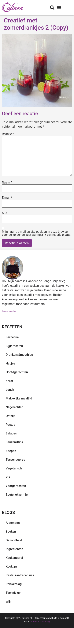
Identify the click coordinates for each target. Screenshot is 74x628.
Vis (8, 477)
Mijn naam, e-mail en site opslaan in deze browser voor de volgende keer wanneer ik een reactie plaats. (36, 233)
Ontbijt (10, 416)
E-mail (7, 197)
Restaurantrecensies (20, 575)
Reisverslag (14, 584)
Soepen (11, 451)
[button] (59, 8)
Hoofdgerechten (17, 372)
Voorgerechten (16, 486)
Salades (11, 433)
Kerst (9, 381)
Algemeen (13, 523)
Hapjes (10, 363)
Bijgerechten (14, 346)
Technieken (13, 593)
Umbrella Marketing (40, 621)
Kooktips (11, 566)
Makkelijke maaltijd (19, 398)
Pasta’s (10, 424)
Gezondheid (14, 540)
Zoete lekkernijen (17, 494)
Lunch (10, 389)
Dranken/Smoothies (19, 354)
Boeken (11, 531)
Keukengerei (14, 558)
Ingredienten (14, 549)
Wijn (9, 601)
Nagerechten (14, 407)
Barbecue (12, 337)
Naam (7, 182)
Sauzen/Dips (14, 442)
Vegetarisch (14, 468)
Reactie (8, 134)
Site (4, 212)
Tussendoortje (15, 459)
